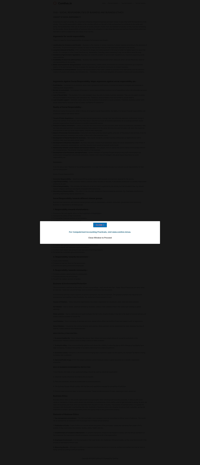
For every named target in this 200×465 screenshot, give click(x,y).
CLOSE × (100, 225)
